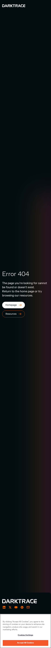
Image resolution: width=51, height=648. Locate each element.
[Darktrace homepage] (22, 601)
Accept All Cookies (25, 643)
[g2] (22, 607)
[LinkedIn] (4, 607)
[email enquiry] (28, 607)
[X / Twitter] (10, 607)
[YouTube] (16, 607)
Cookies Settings (25, 635)
